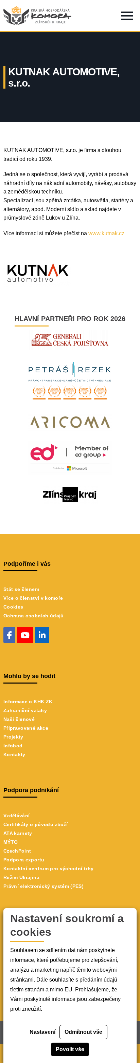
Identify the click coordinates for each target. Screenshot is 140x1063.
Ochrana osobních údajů (33, 615)
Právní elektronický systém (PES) (43, 886)
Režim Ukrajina (21, 877)
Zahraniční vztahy (25, 710)
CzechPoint (17, 851)
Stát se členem (21, 589)
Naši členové (19, 719)
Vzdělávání (16, 815)
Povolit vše (70, 1049)
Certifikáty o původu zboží (35, 824)
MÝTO (10, 842)
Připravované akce (25, 728)
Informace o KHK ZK (27, 701)
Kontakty (14, 754)
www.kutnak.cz (106, 233)
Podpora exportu (23, 859)
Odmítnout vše (83, 1032)
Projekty (13, 737)
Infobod (12, 745)
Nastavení (42, 1032)
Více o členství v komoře (33, 598)
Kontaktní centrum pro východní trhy (48, 868)
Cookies (13, 607)
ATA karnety (17, 833)
